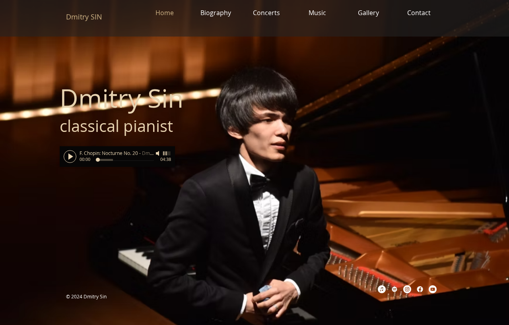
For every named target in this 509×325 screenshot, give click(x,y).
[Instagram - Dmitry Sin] (407, 289)
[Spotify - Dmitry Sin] (394, 289)
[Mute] (158, 153)
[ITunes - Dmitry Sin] (382, 289)
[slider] (167, 153)
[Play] (70, 157)
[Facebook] (420, 289)
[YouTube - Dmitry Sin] (433, 289)
